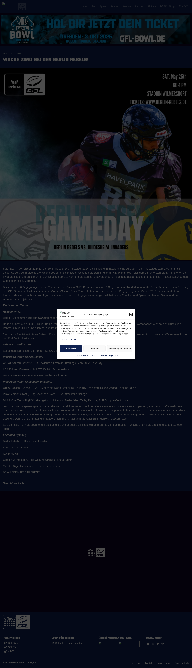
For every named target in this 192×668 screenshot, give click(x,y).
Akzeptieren (70, 348)
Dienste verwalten (68, 339)
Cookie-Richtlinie (81, 355)
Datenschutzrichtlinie (99, 355)
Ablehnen (94, 348)
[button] (130, 314)
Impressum (113, 355)
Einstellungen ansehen (120, 348)
